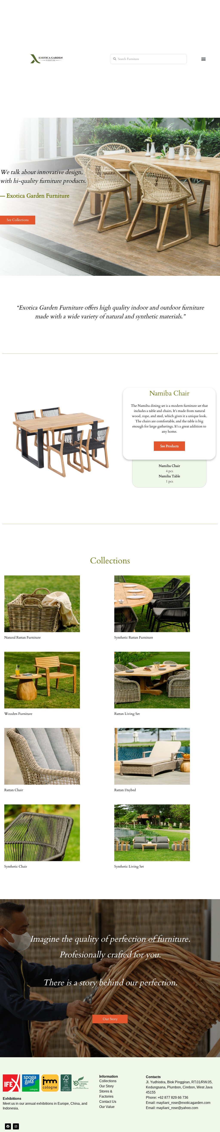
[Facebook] (8, 1126)
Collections (107, 1081)
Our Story (106, 1086)
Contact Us (107, 1101)
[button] (203, 59)
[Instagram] (16, 1126)
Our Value (107, 1107)
